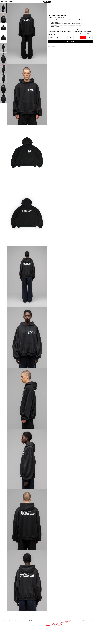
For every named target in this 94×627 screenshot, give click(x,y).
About (2, 620)
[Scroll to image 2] (3, 18)
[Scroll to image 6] (3, 58)
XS (59, 38)
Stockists (11, 620)
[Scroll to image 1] (3, 8)
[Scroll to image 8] (3, 78)
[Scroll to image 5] (3, 48)
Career (6, 620)
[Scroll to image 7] (3, 68)
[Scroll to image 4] (3, 38)
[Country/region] (85, 1)
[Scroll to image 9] (3, 88)
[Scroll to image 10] (3, 98)
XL (83, 37)
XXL (90, 38)
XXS (52, 38)
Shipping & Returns (20, 620)
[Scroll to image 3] (3, 28)
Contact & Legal (30, 620)
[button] (88, 1)
